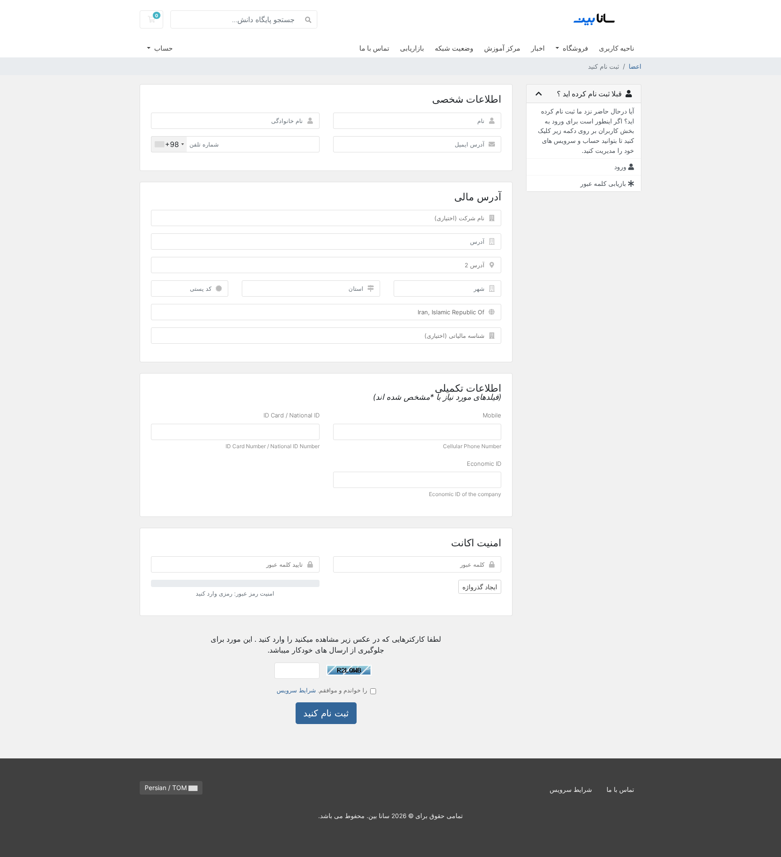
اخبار (538, 48)
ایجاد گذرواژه (479, 587)
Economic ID (484, 463)
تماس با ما (374, 48)
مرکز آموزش (502, 48)
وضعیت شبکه (454, 48)
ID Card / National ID (291, 415)
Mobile (492, 415)
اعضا (635, 66)
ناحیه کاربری (616, 48)
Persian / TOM (166, 787)
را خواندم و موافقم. (322, 690)
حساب (162, 48)
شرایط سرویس (296, 690)
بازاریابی (412, 48)
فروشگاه (574, 48)
